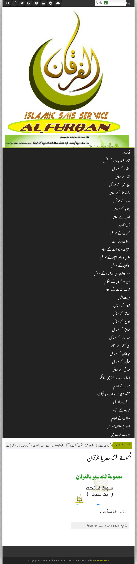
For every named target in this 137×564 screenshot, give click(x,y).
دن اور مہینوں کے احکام (117, 281)
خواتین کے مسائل (120, 265)
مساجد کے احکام (121, 386)
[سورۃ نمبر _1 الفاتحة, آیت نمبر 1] (100, 489)
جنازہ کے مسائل (121, 209)
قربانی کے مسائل (120, 369)
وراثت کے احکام (120, 418)
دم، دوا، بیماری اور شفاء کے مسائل (112, 273)
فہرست (126, 152)
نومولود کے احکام (121, 410)
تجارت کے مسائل (120, 233)
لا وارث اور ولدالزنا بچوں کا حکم (115, 378)
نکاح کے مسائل (121, 321)
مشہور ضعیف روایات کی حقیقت (113, 394)
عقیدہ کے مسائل (121, 168)
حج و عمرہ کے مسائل (119, 184)
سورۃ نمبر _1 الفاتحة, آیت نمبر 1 (112, 511)
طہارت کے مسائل (119, 337)
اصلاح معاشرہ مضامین (118, 426)
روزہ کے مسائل (121, 201)
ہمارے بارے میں (120, 434)
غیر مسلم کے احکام (120, 345)
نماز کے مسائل (122, 176)
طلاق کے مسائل (121, 329)
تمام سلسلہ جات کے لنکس (116, 160)
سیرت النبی (124, 297)
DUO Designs (101, 560)
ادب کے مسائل (120, 217)
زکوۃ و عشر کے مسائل (119, 192)
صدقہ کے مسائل (121, 313)
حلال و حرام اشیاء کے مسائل (115, 257)
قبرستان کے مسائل (120, 353)
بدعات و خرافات (121, 241)
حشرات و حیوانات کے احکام (115, 249)
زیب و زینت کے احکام (117, 289)
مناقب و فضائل (121, 402)
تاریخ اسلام (124, 225)
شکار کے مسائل (121, 305)
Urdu (99, 2)
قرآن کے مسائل (121, 361)
